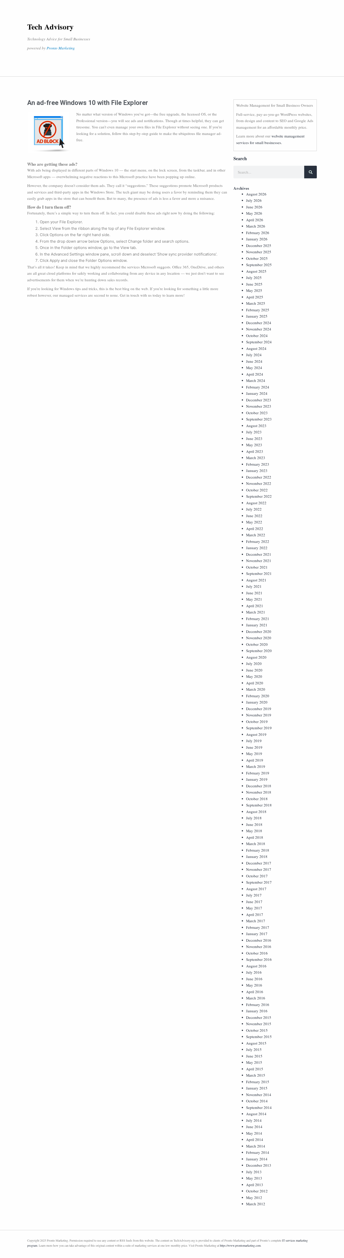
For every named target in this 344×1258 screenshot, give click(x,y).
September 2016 (259, 959)
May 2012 (254, 1197)
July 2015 (254, 1049)
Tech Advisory (50, 26)
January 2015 (256, 1088)
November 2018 (258, 792)
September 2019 (259, 727)
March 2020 (255, 689)
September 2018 (259, 804)
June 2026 (254, 206)
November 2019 (258, 714)
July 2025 (254, 277)
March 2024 (255, 380)
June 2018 (254, 824)
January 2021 (256, 624)
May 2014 (254, 1133)
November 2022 (258, 483)
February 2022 (257, 541)
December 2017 (258, 862)
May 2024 (254, 367)
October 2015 (257, 1030)
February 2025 (257, 309)
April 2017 (254, 914)
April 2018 (254, 837)
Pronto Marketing (61, 47)
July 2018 (254, 817)
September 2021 (259, 573)
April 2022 (254, 528)
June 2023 (254, 438)
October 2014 (257, 1100)
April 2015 (254, 1068)
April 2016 (254, 991)
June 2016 (254, 978)
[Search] (310, 172)
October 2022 (257, 489)
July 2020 (254, 663)
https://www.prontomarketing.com (240, 1245)
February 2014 (257, 1152)
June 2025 (254, 284)
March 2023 (255, 457)
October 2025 (257, 258)
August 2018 (256, 811)
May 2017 (254, 907)
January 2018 (256, 856)
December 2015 (258, 1017)
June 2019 (254, 747)
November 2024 (258, 328)
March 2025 (255, 303)
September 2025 (259, 264)
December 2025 (258, 245)
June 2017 (254, 901)
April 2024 (254, 374)
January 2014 (256, 1158)
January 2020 (256, 702)
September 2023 (259, 419)
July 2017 (254, 895)
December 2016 (258, 940)
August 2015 (256, 1043)
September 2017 (259, 882)
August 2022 (256, 502)
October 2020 (257, 644)
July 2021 (254, 586)
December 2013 (258, 1165)
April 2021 (254, 605)
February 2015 (257, 1081)
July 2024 (254, 354)
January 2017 (256, 933)
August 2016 (256, 965)
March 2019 (255, 766)
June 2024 (254, 361)
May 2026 (254, 213)
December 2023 (258, 399)
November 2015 (258, 1023)
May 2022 (254, 521)
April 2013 (254, 1184)
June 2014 (254, 1126)
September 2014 (259, 1107)
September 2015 (259, 1036)
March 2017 (255, 920)
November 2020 (258, 637)
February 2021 (257, 618)
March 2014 (255, 1146)
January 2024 (256, 393)
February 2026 (257, 232)
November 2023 (258, 406)
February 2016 (257, 1004)
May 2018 (254, 830)
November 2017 (258, 869)
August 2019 (256, 734)
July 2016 (254, 972)
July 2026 (254, 200)
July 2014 (254, 1120)
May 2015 (254, 1062)
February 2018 (257, 850)
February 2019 (257, 772)
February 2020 (257, 695)
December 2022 (258, 477)
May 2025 (254, 290)
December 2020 (258, 631)
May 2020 (254, 676)
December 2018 (258, 785)
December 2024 (258, 322)
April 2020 (254, 682)
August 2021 (256, 579)
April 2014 (254, 1139)
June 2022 (254, 515)
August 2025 (256, 271)
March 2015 (255, 1075)
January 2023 (256, 470)
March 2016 (255, 997)
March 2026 (255, 226)
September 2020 (259, 650)
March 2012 (255, 1203)
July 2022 (254, 509)
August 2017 (256, 888)
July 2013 (254, 1171)
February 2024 (257, 386)
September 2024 (259, 341)
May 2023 (254, 444)
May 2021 (254, 599)
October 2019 (257, 721)
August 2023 (256, 425)
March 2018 (255, 843)
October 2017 (257, 875)
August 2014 (256, 1113)
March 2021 (255, 611)
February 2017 (257, 927)
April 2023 (254, 451)
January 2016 (256, 1010)
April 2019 (254, 760)
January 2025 (256, 316)
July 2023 (254, 431)
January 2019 (256, 779)
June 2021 (254, 592)
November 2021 (258, 560)
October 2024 (257, 335)
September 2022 (259, 496)
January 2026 (256, 238)
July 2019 (254, 740)
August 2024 (256, 348)
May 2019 (254, 753)
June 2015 (254, 1055)
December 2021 (258, 554)
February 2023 (257, 464)
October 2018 (257, 798)
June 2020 (254, 670)
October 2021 (257, 567)
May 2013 (254, 1178)
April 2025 (254, 296)
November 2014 (258, 1094)
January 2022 (256, 547)
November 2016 (258, 946)
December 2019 (258, 708)
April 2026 (254, 219)
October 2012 (257, 1190)
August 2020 (256, 657)
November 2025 (258, 251)
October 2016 (257, 953)
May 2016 (254, 985)
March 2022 (255, 534)
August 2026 (256, 194)
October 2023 (257, 412)
